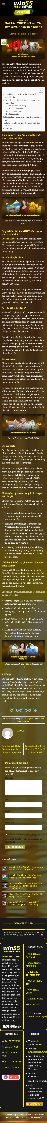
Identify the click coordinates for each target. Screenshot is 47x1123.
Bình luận (10, 778)
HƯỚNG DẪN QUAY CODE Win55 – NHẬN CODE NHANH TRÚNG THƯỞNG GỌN (25, 885)
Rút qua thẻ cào (15, 111)
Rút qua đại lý (14, 114)
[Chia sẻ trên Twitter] (21, 710)
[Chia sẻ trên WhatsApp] (12, 710)
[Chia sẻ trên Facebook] (17, 710)
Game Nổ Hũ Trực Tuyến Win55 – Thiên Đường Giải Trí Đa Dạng (25, 903)
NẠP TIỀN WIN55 (13, 1061)
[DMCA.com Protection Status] (34, 1103)
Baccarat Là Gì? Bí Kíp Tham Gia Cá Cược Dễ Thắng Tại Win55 (35, 749)
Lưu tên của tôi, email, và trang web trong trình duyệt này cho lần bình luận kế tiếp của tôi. (23, 838)
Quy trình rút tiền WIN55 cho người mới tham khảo (22, 101)
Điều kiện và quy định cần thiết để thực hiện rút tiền (22, 95)
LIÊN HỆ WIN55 (35, 998)
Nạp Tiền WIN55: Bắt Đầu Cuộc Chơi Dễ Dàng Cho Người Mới (11, 749)
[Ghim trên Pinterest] (30, 710)
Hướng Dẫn (23, 20)
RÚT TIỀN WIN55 (13, 1067)
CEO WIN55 (33, 1004)
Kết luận (8, 129)
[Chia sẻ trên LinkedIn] (35, 710)
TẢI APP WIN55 (12, 1041)
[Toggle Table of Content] (39, 90)
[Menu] (3, 4)
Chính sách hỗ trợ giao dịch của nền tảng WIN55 (22, 124)
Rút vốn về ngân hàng (17, 106)
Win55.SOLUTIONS (11, 956)
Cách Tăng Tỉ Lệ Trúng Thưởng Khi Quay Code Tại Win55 (26, 895)
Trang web (9, 823)
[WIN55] (23, 4)
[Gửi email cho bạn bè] (26, 710)
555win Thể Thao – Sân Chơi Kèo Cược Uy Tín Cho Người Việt (25, 876)
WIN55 (33, 142)
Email (8, 811)
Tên (7, 799)
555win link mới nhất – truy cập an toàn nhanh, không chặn (26, 868)
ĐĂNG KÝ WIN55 (12, 1046)
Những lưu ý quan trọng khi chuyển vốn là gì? (23, 118)
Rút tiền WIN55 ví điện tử (19, 108)
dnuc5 (35, 34)
